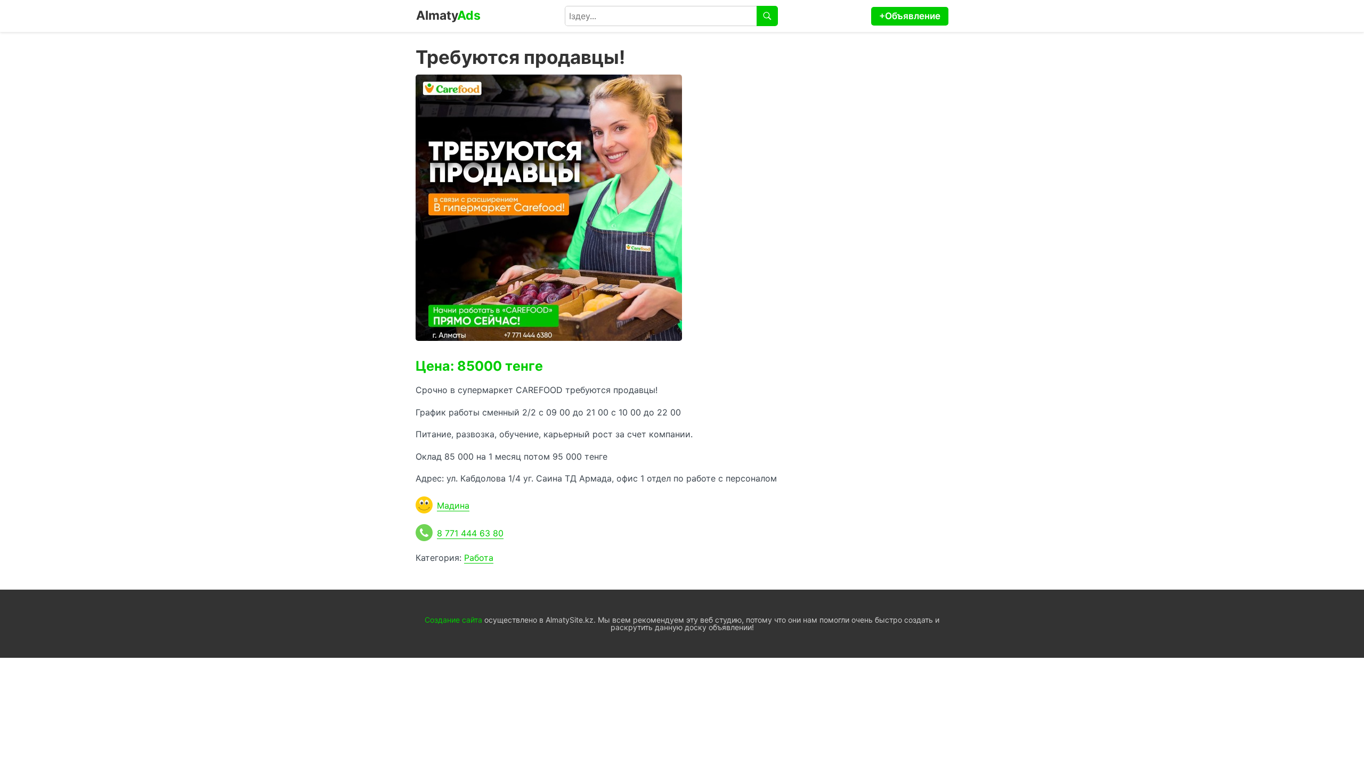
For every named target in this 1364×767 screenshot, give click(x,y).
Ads (448, 15)
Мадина (453, 505)
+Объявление (909, 16)
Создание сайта (453, 619)
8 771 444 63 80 (470, 533)
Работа (478, 557)
